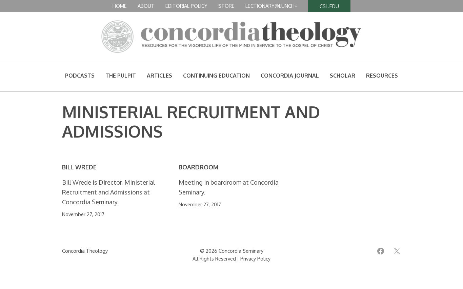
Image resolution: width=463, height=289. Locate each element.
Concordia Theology (85, 251)
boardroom (199, 167)
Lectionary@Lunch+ (271, 6)
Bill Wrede (79, 167)
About (146, 6)
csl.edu (329, 6)
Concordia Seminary (241, 251)
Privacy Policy (255, 258)
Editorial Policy (186, 6)
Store (226, 6)
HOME (120, 6)
